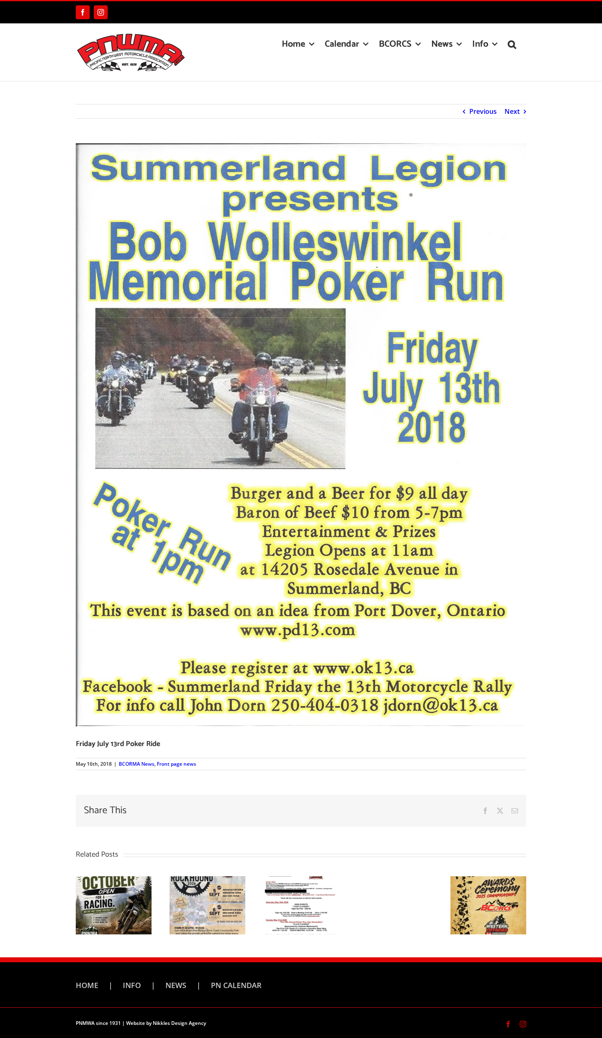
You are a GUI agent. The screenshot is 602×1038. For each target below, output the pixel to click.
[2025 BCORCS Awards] (488, 904)
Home (87, 985)
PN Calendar (236, 985)
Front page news (176, 763)
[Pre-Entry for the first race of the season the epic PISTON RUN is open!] (301, 904)
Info (132, 985)
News (175, 985)
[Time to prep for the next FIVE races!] (207, 904)
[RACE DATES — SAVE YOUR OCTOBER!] (114, 904)
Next (512, 111)
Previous (483, 111)
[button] (512, 44)
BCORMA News (136, 763)
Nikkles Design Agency (179, 1023)
